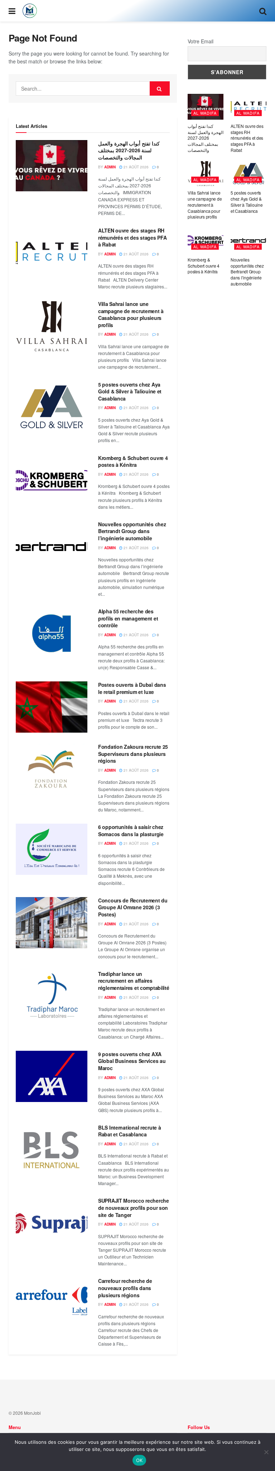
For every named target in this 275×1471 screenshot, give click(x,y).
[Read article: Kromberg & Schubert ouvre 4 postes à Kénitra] (51, 480)
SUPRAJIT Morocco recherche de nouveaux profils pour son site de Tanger (133, 1207)
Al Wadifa (205, 113)
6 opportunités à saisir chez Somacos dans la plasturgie (131, 830)
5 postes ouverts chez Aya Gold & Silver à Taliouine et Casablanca (129, 391)
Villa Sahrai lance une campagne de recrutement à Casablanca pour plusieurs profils (131, 314)
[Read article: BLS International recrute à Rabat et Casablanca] (51, 1149)
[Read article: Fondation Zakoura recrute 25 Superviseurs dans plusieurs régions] (51, 769)
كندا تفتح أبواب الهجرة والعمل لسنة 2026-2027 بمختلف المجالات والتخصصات (129, 150)
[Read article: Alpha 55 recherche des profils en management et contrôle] (51, 633)
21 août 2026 (135, 166)
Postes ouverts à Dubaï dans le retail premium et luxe (132, 688)
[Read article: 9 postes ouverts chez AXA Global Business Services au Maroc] (51, 1076)
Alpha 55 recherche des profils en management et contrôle (128, 618)
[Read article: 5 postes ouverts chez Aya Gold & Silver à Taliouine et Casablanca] (51, 406)
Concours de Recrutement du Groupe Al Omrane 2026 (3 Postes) (133, 907)
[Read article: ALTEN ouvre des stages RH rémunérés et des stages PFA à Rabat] (51, 252)
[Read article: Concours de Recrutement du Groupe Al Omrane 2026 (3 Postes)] (51, 922)
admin (110, 166)
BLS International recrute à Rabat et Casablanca (129, 1131)
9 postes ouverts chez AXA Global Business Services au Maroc (131, 1061)
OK (139, 1460)
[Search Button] (262, 10)
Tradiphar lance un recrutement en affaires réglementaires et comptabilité (133, 980)
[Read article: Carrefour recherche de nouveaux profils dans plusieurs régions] (51, 1303)
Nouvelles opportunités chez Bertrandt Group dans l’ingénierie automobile (132, 531)
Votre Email (200, 41)
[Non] (266, 1452)
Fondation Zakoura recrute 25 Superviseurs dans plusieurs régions (133, 753)
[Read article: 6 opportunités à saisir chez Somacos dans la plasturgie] (51, 849)
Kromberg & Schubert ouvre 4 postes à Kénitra (133, 461)
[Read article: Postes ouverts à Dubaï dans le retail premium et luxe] (51, 707)
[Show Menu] (12, 10)
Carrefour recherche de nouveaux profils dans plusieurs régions (125, 1287)
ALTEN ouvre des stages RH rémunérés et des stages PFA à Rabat (132, 237)
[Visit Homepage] (30, 11)
